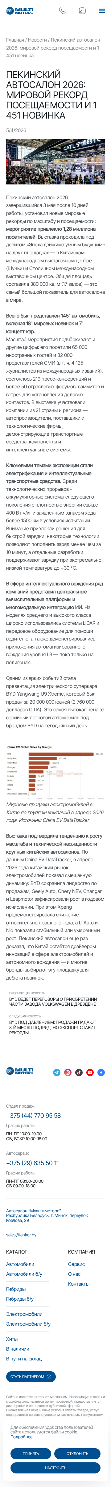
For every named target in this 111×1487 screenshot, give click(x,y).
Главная (15, 40)
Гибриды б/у (20, 1298)
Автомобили (20, 1264)
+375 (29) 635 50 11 (32, 1163)
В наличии (17, 1348)
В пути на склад (24, 1358)
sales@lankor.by (21, 1234)
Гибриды (16, 1289)
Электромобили (24, 1313)
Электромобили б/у (28, 1323)
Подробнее (21, 1436)
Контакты (78, 1283)
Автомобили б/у (24, 1273)
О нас (74, 1273)
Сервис (76, 1264)
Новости (37, 40)
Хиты (12, 1338)
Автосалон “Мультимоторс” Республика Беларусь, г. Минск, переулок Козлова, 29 (47, 1215)
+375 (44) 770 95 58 (33, 1115)
